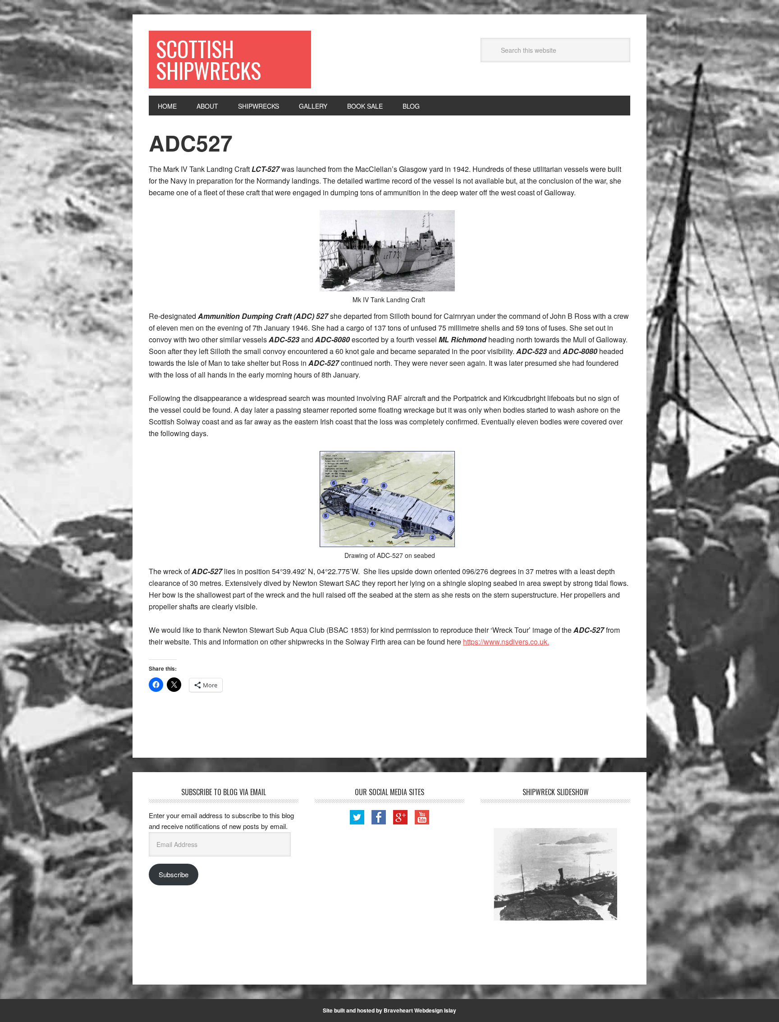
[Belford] (555, 874)
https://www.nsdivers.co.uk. (506, 641)
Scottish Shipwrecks (208, 59)
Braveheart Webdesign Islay (420, 1010)
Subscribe (173, 874)
